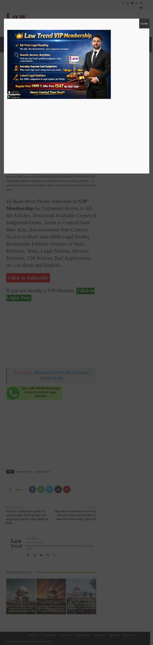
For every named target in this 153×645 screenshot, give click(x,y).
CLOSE (144, 23)
